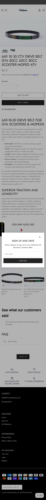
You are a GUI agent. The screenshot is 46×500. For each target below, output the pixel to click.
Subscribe (23, 261)
